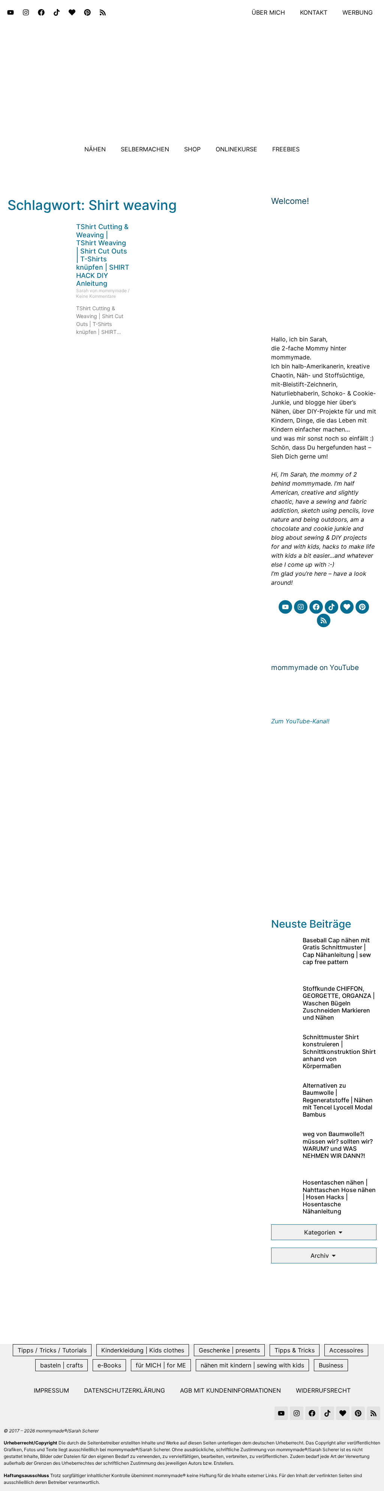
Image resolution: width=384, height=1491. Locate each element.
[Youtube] (10, 12)
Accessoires (346, 1350)
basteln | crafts (61, 1365)
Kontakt (313, 12)
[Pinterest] (87, 12)
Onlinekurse (236, 149)
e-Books (109, 1365)
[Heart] (72, 12)
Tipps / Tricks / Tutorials (52, 1350)
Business (331, 1365)
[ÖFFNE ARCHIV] (334, 1255)
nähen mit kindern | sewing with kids (252, 1365)
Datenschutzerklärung (124, 1390)
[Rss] (103, 12)
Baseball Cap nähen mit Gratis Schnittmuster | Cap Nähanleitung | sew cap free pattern (337, 951)
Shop (192, 149)
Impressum (51, 1390)
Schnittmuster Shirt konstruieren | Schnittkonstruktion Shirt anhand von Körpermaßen (339, 1051)
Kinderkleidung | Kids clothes (142, 1350)
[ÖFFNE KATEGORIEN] (341, 1232)
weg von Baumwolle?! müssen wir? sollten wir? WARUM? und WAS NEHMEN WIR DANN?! (338, 1144)
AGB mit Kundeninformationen (230, 1390)
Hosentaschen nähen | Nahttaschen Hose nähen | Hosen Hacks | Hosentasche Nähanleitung (339, 1197)
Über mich (268, 12)
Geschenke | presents (229, 1350)
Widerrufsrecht (323, 1390)
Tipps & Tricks (294, 1350)
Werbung (357, 12)
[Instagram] (26, 12)
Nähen (95, 149)
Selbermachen (145, 149)
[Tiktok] (56, 12)
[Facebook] (41, 12)
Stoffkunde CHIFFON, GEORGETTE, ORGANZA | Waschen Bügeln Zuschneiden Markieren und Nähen (339, 1003)
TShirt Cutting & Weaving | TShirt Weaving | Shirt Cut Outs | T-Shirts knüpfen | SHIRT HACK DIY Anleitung (102, 255)
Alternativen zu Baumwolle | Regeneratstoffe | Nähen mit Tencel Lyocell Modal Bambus (338, 1100)
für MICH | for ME (161, 1365)
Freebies (286, 149)
